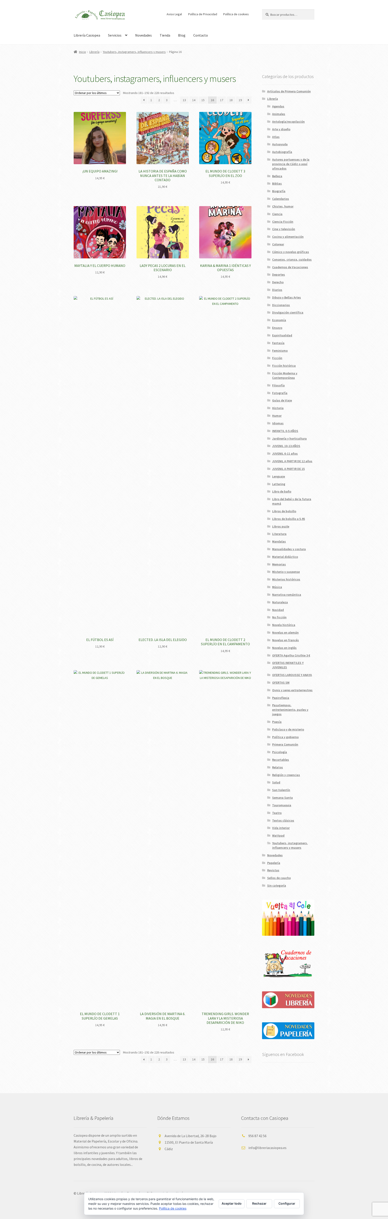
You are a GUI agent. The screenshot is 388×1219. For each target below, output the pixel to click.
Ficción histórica (284, 366)
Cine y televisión (283, 229)
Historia (278, 408)
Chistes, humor (282, 206)
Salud (276, 782)
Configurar (286, 1203)
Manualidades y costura (289, 549)
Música (277, 587)
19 (240, 100)
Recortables (280, 760)
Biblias (277, 183)
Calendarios (280, 199)
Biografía (278, 191)
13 (184, 100)
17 (221, 100)
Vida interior (281, 828)
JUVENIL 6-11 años (285, 453)
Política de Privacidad (202, 14)
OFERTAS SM (280, 682)
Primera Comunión (285, 744)
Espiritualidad (282, 335)
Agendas (278, 106)
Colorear (278, 244)
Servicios (114, 35)
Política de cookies (236, 14)
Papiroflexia (280, 698)
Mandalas (279, 541)
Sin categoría (276, 885)
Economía (279, 320)
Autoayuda (280, 144)
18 (231, 100)
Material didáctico (285, 557)
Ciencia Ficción (282, 222)
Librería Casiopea (87, 35)
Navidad (278, 610)
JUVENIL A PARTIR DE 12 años (292, 461)
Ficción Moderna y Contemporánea (284, 375)
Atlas (276, 137)
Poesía (277, 722)
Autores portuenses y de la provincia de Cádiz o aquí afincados (290, 163)
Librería (94, 52)
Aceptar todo (232, 1203)
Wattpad (278, 835)
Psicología (279, 752)
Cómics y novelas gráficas (290, 252)
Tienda (165, 35)
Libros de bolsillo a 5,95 (288, 519)
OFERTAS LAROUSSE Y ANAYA (292, 675)
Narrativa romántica (286, 595)
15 (203, 100)
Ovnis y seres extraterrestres (292, 690)
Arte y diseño (281, 129)
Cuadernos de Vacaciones (290, 267)
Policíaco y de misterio (288, 729)
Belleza (277, 176)
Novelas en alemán (285, 632)
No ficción (279, 617)
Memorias (279, 564)
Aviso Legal (174, 14)
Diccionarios (281, 305)
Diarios (277, 290)
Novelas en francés (285, 640)
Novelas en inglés (284, 648)
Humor (277, 416)
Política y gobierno (285, 737)
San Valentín (281, 790)
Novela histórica (283, 625)
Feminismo (280, 351)
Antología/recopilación (288, 122)
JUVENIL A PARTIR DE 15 (288, 469)
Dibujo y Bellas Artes (286, 297)
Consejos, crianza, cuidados (292, 259)
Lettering (278, 484)
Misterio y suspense (286, 572)
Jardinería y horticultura (289, 438)
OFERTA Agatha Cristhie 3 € (291, 655)
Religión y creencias (286, 775)
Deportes (278, 275)
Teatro (277, 813)
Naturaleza (280, 602)
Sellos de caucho (279, 878)
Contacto (200, 35)
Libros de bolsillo (284, 511)
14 (193, 100)
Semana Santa (282, 798)
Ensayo (277, 328)
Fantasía (278, 343)
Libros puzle (280, 526)
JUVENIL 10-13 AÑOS (286, 446)
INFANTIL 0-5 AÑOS (285, 431)
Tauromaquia (281, 805)
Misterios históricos (286, 579)
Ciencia (277, 214)
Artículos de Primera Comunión (289, 91)
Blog (181, 35)
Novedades (143, 35)
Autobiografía (282, 152)
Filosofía (278, 385)
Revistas (273, 870)
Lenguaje (278, 476)
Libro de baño (281, 491)
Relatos (277, 767)
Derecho (278, 282)
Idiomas (278, 423)
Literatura (279, 534)
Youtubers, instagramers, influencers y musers (134, 52)
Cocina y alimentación (288, 237)
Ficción (277, 358)
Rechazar (259, 1203)
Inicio (82, 52)
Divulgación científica (287, 312)
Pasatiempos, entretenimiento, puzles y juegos (290, 709)
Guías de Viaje (282, 400)
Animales (278, 114)
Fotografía (279, 393)
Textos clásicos (283, 820)
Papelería (273, 863)
